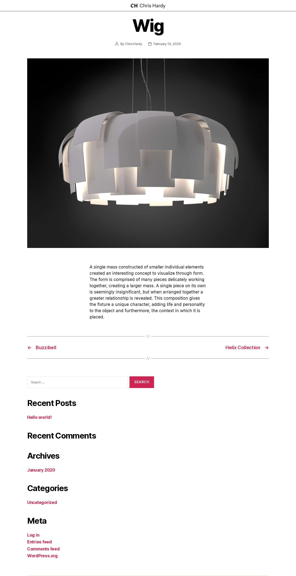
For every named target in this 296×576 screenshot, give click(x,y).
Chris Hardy (133, 44)
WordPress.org (42, 555)
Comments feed (43, 548)
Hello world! (39, 417)
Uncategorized (42, 502)
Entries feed (39, 541)
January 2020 (41, 470)
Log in (33, 535)
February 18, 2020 (167, 44)
